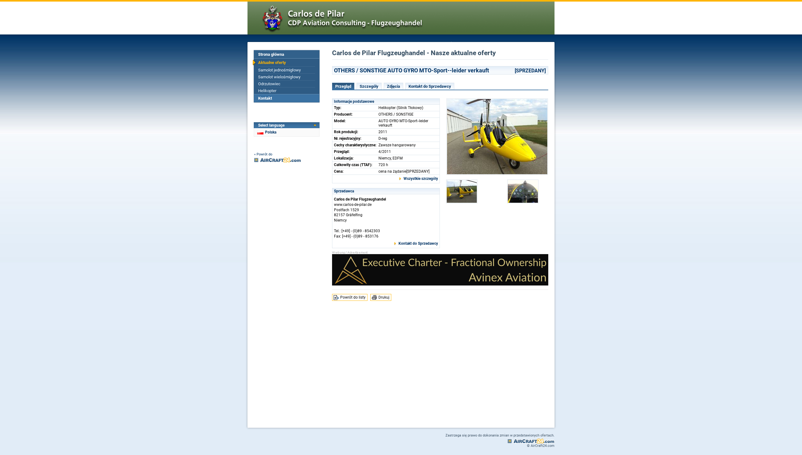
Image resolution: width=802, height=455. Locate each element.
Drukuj (383, 297)
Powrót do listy (353, 297)
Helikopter (267, 90)
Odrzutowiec (269, 83)
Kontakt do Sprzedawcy (430, 86)
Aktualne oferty (272, 62)
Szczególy (369, 86)
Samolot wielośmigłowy (279, 77)
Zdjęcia (393, 86)
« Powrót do (263, 154)
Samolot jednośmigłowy (279, 70)
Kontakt (265, 98)
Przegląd (343, 86)
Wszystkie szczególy (421, 178)
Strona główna (271, 54)
